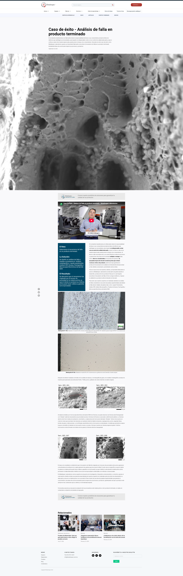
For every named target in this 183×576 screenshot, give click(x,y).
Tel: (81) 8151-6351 (69, 555)
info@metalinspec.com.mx (71, 557)
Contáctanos (44, 563)
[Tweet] (39, 292)
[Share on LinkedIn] (39, 295)
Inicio (81, 15)
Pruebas (43, 559)
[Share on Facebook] (39, 289)
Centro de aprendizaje (68, 15)
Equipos (43, 555)
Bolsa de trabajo (109, 11)
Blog (42, 561)
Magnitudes (44, 557)
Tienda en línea (120, 11)
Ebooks (116, 15)
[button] (46, 11)
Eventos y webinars (104, 15)
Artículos (91, 15)
